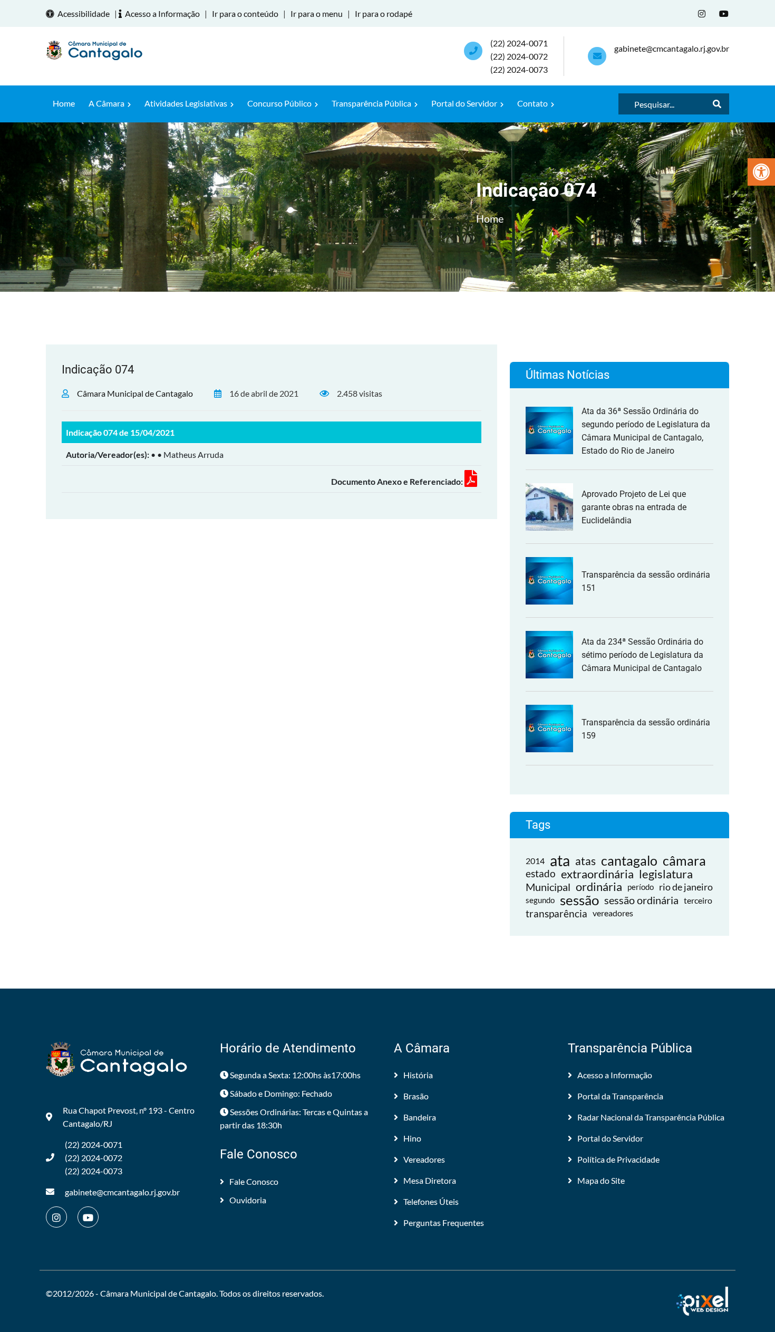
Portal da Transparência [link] (620, 1096)
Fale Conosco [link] (253, 1181)
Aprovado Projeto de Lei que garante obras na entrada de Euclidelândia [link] (634, 507)
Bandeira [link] (419, 1117)
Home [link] (64, 103)
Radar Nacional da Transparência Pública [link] (650, 1117)
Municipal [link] (548, 886)
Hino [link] (412, 1138)
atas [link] (585, 860)
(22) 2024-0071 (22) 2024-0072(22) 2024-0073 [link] (519, 56)
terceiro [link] (698, 900)
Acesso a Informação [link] (162, 13)
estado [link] (541, 873)
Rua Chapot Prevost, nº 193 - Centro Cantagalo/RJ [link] (129, 1116)
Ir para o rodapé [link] (383, 13)
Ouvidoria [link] (247, 1200)
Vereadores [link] (424, 1159)
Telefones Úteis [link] (431, 1201)
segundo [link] (540, 900)
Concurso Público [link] (280, 103)
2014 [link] (535, 861)
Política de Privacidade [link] (618, 1159)
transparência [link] (556, 913)
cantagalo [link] (629, 860)
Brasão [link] (416, 1096)
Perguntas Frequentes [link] (443, 1223)
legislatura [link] (666, 873)
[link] (761, 172)
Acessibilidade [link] (83, 13)
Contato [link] (533, 103)
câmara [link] (684, 860)
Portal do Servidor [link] (465, 103)
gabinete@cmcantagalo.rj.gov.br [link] (671, 48)
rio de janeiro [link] (686, 887)
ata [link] (560, 860)
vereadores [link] (613, 913)
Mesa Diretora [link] (429, 1180)
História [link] (418, 1075)
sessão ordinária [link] (641, 900)
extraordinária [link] (597, 873)
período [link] (640, 887)
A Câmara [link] (107, 103)
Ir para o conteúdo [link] (245, 13)
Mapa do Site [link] (601, 1180)
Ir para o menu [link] (316, 13)
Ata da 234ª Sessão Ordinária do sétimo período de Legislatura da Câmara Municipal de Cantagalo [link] (642, 655)
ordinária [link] (599, 887)
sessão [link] (579, 900)
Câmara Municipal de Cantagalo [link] (135, 393)
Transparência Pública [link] (372, 103)
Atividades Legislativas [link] (186, 103)
